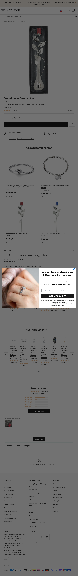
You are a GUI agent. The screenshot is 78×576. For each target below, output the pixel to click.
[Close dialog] (74, 269)
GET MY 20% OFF (57, 296)
